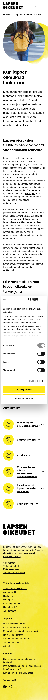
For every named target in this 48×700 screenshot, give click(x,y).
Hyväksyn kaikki (24, 389)
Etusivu (6, 14)
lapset (14, 216)
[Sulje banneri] (44, 299)
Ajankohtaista (9, 611)
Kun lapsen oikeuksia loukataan (18, 673)
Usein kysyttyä (10, 607)
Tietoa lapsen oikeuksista (15, 588)
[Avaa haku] (35, 5)
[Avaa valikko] (43, 5)
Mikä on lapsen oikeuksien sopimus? (20, 631)
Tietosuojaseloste (11, 566)
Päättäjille (8, 600)
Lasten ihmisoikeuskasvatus (16, 627)
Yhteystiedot (9, 563)
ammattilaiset (23, 219)
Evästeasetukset (11, 569)
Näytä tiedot (34, 381)
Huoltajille (8, 596)
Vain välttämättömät (24, 398)
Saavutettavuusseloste (14, 572)
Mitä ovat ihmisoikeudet (14, 624)
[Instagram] (10, 686)
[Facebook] (5, 686)
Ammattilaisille (10, 592)
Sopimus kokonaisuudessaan (17, 639)
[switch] (41, 354)
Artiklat (6, 646)
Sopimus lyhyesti (11, 642)
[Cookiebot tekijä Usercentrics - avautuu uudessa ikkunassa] (28, 299)
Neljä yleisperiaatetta (13, 635)
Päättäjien (30, 193)
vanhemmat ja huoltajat (30, 216)
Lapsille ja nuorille (12, 603)
